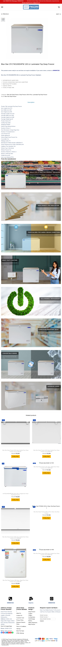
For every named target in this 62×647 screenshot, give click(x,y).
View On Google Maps (6, 626)
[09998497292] (10, 599)
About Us (18, 613)
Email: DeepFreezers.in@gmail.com (31, 2)
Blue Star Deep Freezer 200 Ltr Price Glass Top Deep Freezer (46, 512)
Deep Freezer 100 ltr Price (25, 94)
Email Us (31, 602)
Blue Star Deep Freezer (13, 94)
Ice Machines (31, 617)
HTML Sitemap (20, 633)
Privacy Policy (20, 620)
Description (31, 102)
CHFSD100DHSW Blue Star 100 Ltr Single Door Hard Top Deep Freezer (15, 494)
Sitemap (18, 628)
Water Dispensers (32, 622)
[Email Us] (31, 599)
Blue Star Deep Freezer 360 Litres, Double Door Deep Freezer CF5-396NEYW (46, 554)
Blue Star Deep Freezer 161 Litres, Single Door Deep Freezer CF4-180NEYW (46, 467)
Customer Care (20, 617)
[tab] (31, 102)
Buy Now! (16, 456)
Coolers (30, 613)
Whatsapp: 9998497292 (17, 1)
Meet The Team (20, 631)
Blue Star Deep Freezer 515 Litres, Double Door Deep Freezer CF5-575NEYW (15, 451)
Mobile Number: (44, 617)
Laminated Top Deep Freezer (40, 94)
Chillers (30, 615)
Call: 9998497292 (7, 1)
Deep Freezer (31, 611)
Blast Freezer (31, 624)
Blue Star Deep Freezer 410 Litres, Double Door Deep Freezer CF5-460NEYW (46, 451)
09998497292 (56, 70)
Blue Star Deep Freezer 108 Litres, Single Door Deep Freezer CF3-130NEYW (15, 581)
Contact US (19, 615)
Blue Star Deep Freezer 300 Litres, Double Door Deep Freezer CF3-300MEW (15, 537)
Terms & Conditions (21, 626)
